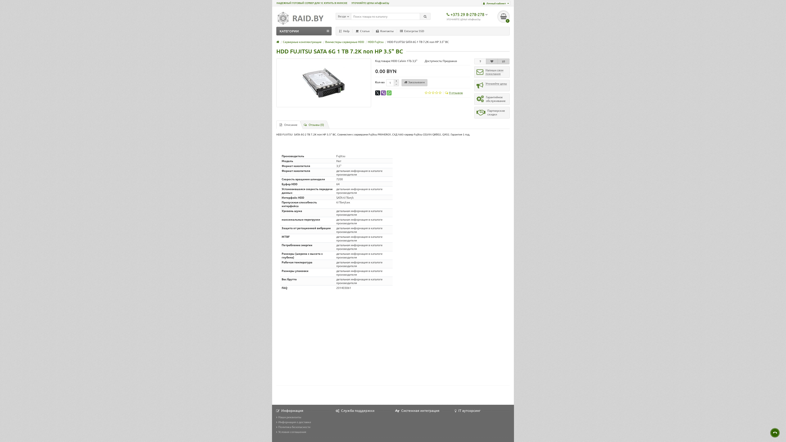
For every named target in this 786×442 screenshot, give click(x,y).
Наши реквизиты (289, 417)
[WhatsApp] (389, 92)
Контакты (387, 31)
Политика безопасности (294, 427)
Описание (290, 124)
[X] (377, 92)
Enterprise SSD (414, 31)
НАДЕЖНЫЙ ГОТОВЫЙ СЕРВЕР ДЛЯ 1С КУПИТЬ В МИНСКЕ (312, 3)
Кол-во (380, 82)
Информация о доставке (294, 422)
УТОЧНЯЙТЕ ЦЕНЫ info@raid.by (370, 3)
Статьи (365, 31)
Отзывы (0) (316, 124)
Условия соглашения (292, 432)
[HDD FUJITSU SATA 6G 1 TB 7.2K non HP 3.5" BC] (323, 83)
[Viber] (383, 92)
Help (346, 31)
